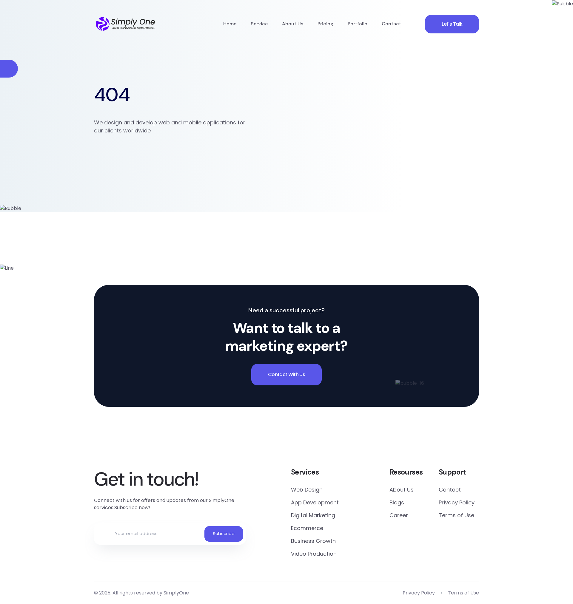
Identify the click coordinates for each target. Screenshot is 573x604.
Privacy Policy (457, 502)
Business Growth (313, 541)
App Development (315, 502)
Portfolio (357, 24)
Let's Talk (452, 24)
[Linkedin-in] (321, 439)
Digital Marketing (313, 515)
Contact (391, 24)
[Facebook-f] (182, 439)
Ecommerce (307, 528)
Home (229, 24)
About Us (292, 24)
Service (259, 24)
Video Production (314, 553)
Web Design (307, 489)
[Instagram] (391, 439)
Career (398, 515)
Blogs (396, 502)
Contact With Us (286, 374)
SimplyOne (176, 592)
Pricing (325, 24)
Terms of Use (456, 515)
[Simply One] (125, 24)
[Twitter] (252, 439)
